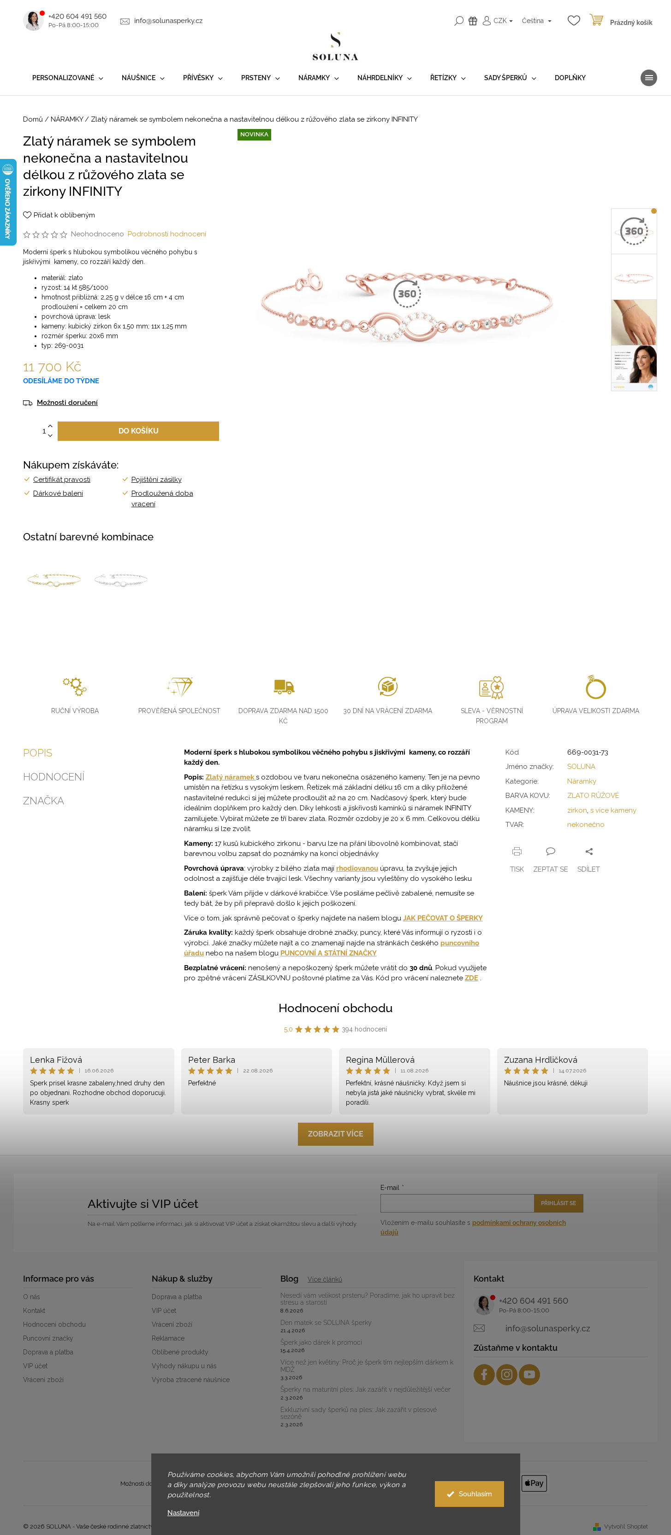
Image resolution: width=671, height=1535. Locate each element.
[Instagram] (506, 1374)
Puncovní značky (48, 1338)
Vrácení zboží (43, 1379)
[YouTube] (529, 1374)
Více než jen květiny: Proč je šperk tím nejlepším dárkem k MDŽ (366, 1366)
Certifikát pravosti (61, 479)
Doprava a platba (48, 1352)
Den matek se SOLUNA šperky (326, 1322)
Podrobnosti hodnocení (167, 234)
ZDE (471, 978)
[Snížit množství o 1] (50, 436)
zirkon (577, 810)
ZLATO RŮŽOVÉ (593, 795)
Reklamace (168, 1338)
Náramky (581, 781)
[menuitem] (68, 78)
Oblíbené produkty (180, 1352)
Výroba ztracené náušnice (191, 1379)
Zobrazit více (335, 1134)
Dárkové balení (58, 493)
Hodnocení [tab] (53, 776)
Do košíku (139, 431)
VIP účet (35, 1366)
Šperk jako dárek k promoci (321, 1342)
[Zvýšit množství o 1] (50, 426)
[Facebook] (484, 1374)
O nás (31, 1297)
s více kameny (613, 810)
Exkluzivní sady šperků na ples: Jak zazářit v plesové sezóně (358, 1413)
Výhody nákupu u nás (184, 1366)
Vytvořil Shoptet (626, 1526)
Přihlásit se (558, 1203)
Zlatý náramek (231, 777)
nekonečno (586, 824)
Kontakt (34, 1310)
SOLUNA (581, 766)
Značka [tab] (43, 800)
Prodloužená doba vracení (162, 498)
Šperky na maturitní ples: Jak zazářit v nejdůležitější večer (365, 1389)
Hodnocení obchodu (336, 1008)
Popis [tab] (37, 752)
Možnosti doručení (67, 402)
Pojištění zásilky (156, 479)
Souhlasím (475, 1494)
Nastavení (183, 1513)
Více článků (325, 1279)
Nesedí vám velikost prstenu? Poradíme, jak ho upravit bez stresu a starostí (367, 1299)
